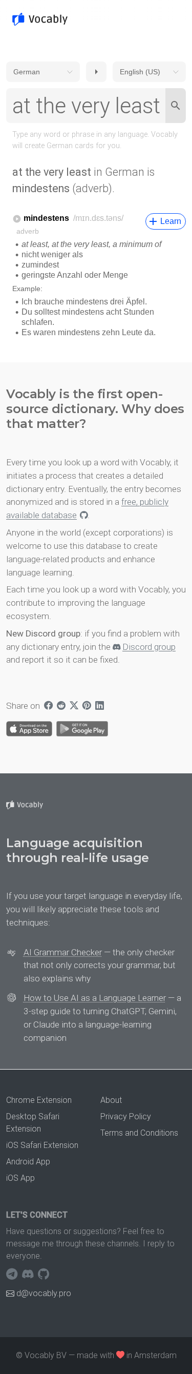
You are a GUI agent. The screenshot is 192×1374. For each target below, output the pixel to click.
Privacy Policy (125, 1116)
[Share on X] (74, 706)
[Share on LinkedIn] (99, 706)
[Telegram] (13, 1274)
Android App (28, 1161)
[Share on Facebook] (48, 706)
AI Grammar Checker (63, 952)
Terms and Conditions (139, 1133)
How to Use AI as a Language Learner (95, 998)
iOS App (20, 1178)
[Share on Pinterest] (86, 706)
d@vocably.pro (43, 1293)
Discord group (149, 647)
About (111, 1100)
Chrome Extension (39, 1100)
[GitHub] (43, 1274)
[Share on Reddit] (61, 706)
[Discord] (29, 1274)
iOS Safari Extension (42, 1145)
